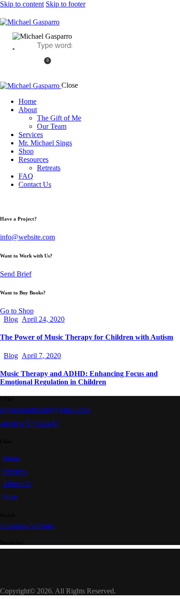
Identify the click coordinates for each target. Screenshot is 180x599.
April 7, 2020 (41, 355)
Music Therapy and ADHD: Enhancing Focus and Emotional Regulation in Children (79, 378)
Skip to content (22, 4)
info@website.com (27, 237)
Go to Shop (17, 311)
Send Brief (15, 274)
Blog (11, 319)
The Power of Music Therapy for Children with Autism (86, 337)
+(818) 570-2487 (30, 423)
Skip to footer (65, 4)
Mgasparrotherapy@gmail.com (45, 409)
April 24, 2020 (43, 319)
